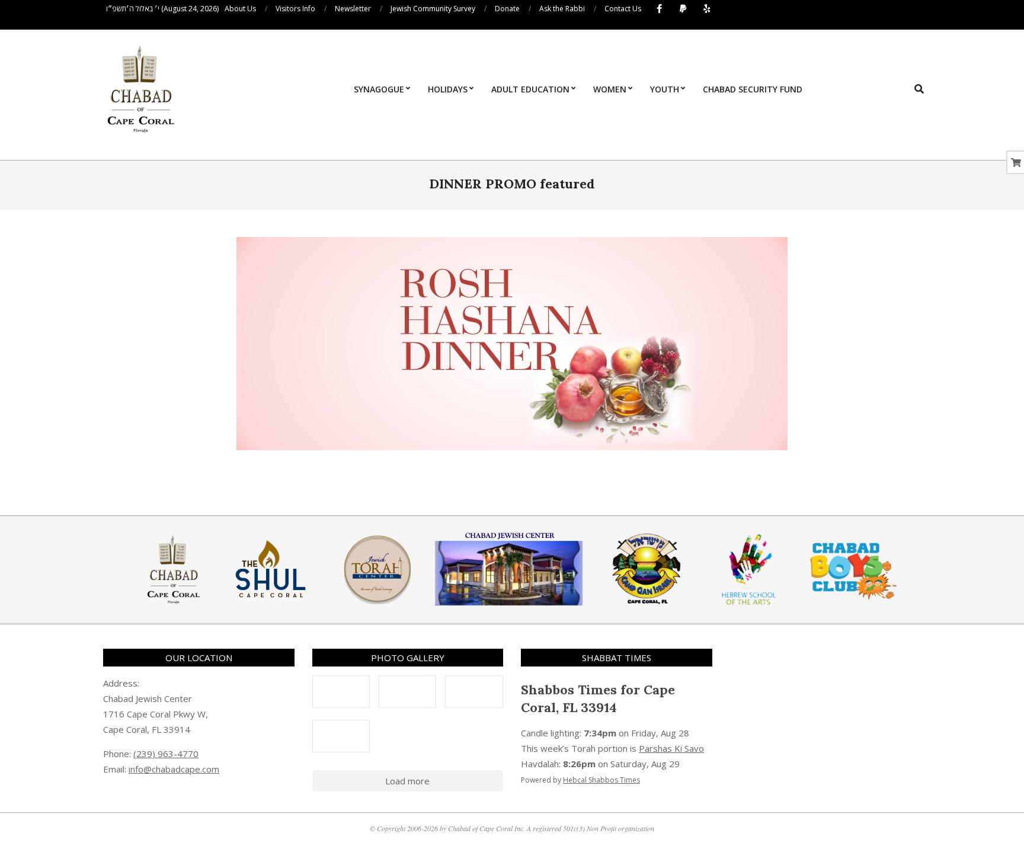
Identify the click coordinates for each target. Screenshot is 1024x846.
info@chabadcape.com (174, 769)
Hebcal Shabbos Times (601, 780)
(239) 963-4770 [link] (166, 754)
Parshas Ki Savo (671, 748)
